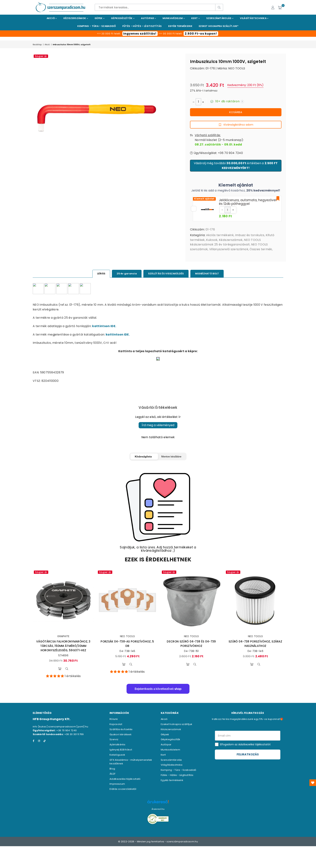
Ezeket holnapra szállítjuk (176, 724)
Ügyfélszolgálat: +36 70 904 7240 (218, 153)
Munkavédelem (173, 18)
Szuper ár (41, 56)
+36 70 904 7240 (66, 730)
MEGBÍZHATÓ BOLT (207, 273)
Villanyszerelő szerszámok (228, 249)
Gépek (99, 18)
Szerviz (114, 739)
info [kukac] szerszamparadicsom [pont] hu (60, 726)
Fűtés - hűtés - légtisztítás (142, 26)
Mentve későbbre (171, 456)
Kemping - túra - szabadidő (96, 26)
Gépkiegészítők (122, 18)
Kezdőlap (37, 44)
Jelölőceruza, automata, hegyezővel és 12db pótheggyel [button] (247, 202)
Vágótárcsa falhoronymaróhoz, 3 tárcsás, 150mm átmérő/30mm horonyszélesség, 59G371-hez (63, 646)
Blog (112, 768)
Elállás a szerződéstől (123, 789)
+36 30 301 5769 (74, 734)
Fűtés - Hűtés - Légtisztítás (177, 775)
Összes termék (261, 249)
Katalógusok (117, 754)
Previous (28, 624)
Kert (194, 18)
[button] (222, 210)
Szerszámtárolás (219, 18)
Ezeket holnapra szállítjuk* (219, 26)
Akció (51, 18)
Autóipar (148, 18)
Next (288, 624)
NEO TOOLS (236, 68)
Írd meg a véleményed (158, 425)
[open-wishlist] (312, 782)
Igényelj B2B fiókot (121, 749)
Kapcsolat (116, 724)
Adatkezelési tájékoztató (125, 779)
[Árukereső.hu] (158, 803)
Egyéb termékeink (180, 26)
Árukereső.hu (158, 809)
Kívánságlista (143, 456)
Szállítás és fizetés (121, 729)
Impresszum (117, 784)
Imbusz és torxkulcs (249, 235)
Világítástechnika (253, 18)
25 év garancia (127, 273)
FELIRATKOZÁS (248, 754)
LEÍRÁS (101, 273)
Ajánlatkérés (117, 744)
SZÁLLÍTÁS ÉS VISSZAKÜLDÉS (166, 273)
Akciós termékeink (220, 235)
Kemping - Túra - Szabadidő (178, 770)
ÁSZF (112, 774)
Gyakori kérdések (120, 734)
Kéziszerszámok (75, 18)
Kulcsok (211, 240)
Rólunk (114, 719)
